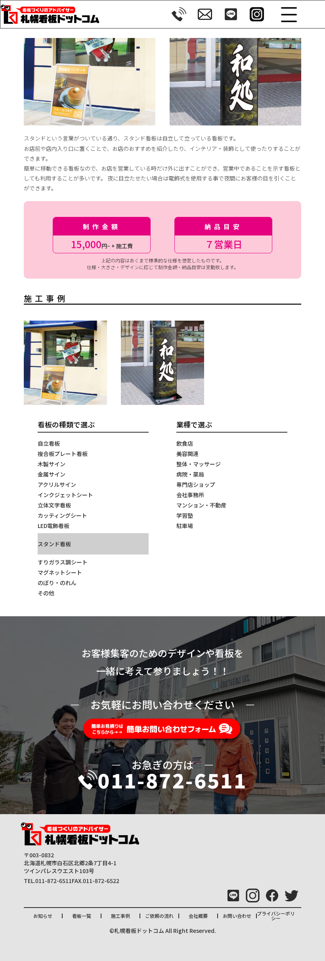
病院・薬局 (190, 474)
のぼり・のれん (57, 583)
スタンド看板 (54, 544)
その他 (46, 593)
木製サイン (51, 464)
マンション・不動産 (201, 505)
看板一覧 (81, 915)
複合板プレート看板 (63, 454)
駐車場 (184, 526)
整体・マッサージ (198, 464)
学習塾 (184, 515)
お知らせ (42, 915)
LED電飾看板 (53, 526)
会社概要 (198, 915)
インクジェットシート (65, 495)
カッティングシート (62, 515)
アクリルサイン (57, 484)
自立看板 (49, 443)
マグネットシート (60, 572)
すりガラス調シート (63, 562)
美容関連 (187, 454)
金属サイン (51, 474)
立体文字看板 (54, 505)
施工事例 (120, 915)
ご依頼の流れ (159, 915)
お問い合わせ (237, 915)
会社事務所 (190, 495)
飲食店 (184, 443)
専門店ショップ (195, 484)
